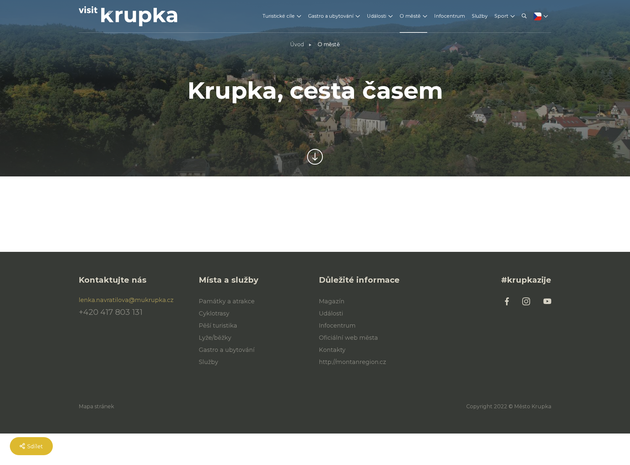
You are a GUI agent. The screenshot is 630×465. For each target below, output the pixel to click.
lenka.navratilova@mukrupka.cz (126, 300)
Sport (501, 16)
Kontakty (332, 350)
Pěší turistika (218, 325)
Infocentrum (449, 16)
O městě (410, 16)
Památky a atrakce (227, 301)
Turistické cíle (278, 16)
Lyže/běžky (215, 337)
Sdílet (34, 446)
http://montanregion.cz (352, 362)
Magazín (332, 301)
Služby (480, 16)
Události (376, 16)
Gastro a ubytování (330, 16)
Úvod (297, 44)
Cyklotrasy (214, 313)
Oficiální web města (348, 337)
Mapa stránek (96, 406)
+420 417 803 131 (110, 312)
